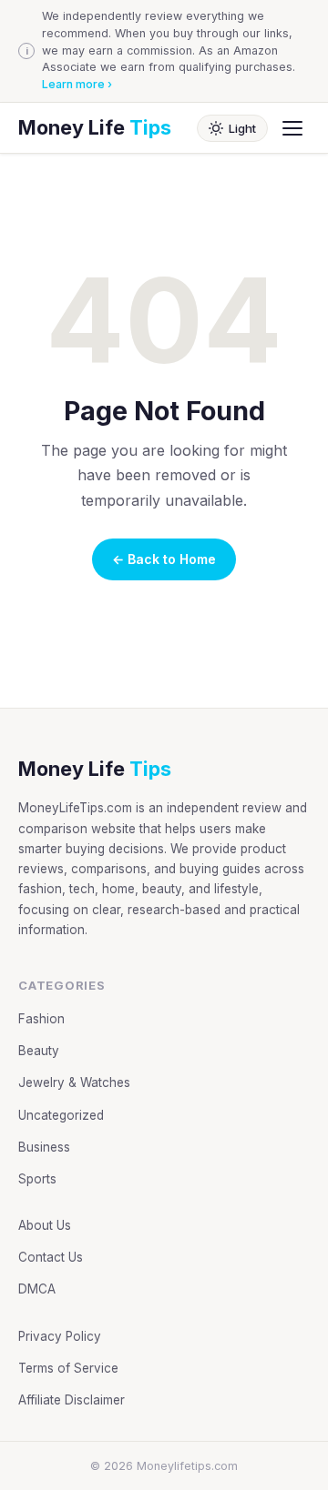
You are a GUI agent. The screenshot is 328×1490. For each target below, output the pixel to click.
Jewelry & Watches (74, 1082)
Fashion (41, 1019)
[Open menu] (292, 128)
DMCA (37, 1289)
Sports (37, 1179)
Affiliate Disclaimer (71, 1400)
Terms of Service (68, 1368)
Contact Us (50, 1257)
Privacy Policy (59, 1336)
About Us (44, 1225)
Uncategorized (61, 1115)
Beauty (38, 1050)
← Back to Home (164, 559)
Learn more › (77, 84)
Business (44, 1147)
